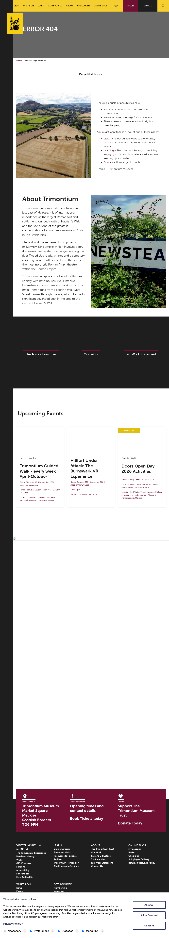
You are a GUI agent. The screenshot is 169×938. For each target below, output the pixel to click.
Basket (131, 852)
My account (83, 5)
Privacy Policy (13, 923)
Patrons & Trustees (101, 855)
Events (19, 891)
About (69, 5)
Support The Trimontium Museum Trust (136, 811)
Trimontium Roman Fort (66, 862)
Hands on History (25, 856)
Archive (58, 859)
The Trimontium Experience (31, 852)
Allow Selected (149, 915)
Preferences (41, 931)
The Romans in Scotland (66, 866)
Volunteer (59, 891)
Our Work (96, 852)
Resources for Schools (65, 855)
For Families (22, 873)
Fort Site (20, 866)
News (19, 887)
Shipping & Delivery (138, 859)
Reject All (149, 925)
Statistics (67, 931)
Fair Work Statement (102, 862)
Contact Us (97, 866)
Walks (19, 859)
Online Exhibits (62, 848)
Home (19, 60)
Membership (60, 887)
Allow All (149, 905)
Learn (41, 5)
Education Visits (62, 852)
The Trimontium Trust (102, 848)
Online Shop (100, 5)
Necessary (14, 931)
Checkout (133, 855)
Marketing (92, 931)
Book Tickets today (86, 818)
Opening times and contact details (87, 808)
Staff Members (98, 859)
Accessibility (22, 870)
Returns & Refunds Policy (141, 862)
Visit (16, 5)
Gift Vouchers (23, 863)
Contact (108, 162)
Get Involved (55, 5)
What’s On (28, 5)
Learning (109, 150)
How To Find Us (24, 877)
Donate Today (130, 823)
